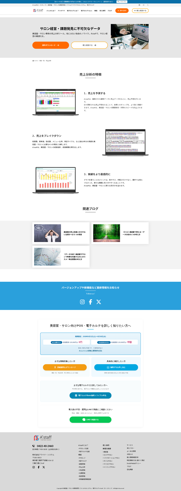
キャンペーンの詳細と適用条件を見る (90, 350)
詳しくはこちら (122, 1)
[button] (122, 10)
